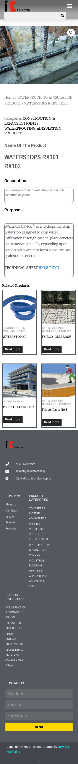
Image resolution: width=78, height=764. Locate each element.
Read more (12, 349)
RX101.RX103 (49, 267)
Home (9, 97)
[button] (70, 6)
